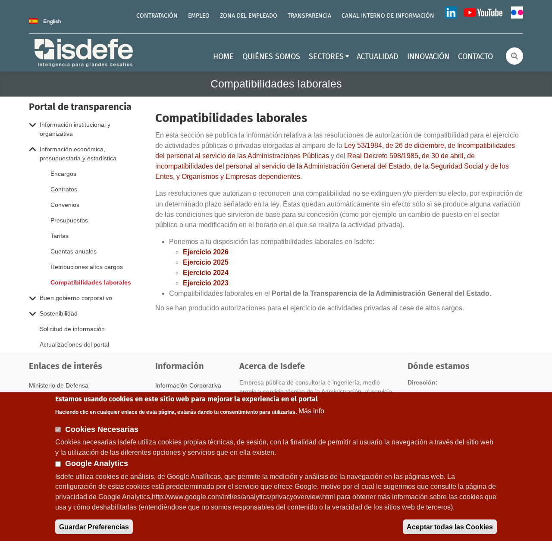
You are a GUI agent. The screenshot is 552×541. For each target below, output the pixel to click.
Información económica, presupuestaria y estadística (78, 154)
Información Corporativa (188, 385)
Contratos (63, 189)
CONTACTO (475, 57)
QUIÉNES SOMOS (271, 57)
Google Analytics (96, 463)
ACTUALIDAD (377, 57)
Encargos (63, 173)
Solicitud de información (72, 328)
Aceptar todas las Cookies (450, 526)
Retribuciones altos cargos (86, 266)
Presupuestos (69, 220)
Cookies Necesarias (101, 429)
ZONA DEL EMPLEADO (248, 16)
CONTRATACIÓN (157, 16)
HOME (223, 57)
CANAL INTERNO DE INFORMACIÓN (388, 16)
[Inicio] (84, 52)
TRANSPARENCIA (309, 16)
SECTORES (326, 57)
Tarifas (59, 235)
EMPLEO (199, 16)
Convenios (64, 204)
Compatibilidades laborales (90, 282)
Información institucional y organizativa (75, 129)
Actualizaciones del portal (74, 344)
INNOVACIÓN (428, 57)
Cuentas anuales (73, 251)
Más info (311, 411)
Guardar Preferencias (94, 526)
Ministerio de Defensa (58, 385)
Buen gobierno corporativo (76, 297)
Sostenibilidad (59, 313)
